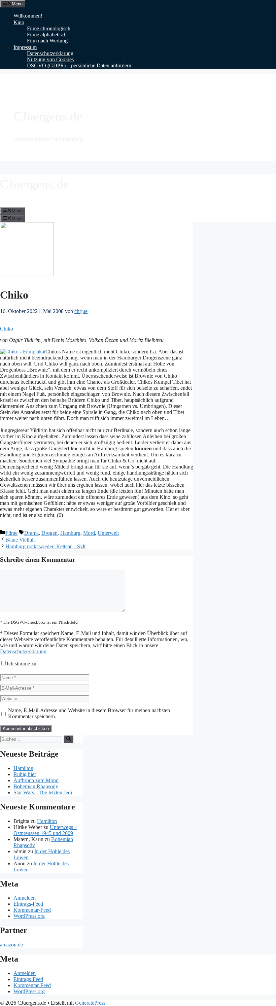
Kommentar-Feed (32, 910)
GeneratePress (90, 1003)
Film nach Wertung (47, 40)
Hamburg (70, 533)
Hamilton (23, 768)
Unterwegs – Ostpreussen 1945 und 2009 (45, 830)
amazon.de (11, 944)
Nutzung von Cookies (50, 59)
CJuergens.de (47, 116)
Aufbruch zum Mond (36, 780)
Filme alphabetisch (47, 34)
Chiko (6, 329)
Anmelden (24, 898)
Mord (89, 533)
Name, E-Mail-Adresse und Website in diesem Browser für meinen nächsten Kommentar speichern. (89, 713)
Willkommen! (27, 16)
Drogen (49, 533)
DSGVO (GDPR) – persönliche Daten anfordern (79, 65)
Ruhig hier (24, 774)
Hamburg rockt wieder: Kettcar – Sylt (45, 546)
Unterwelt (108, 533)
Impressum (25, 47)
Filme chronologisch (48, 28)
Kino (18, 22)
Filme (11, 533)
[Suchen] (68, 739)
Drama (31, 533)
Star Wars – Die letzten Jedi (42, 792)
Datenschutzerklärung (50, 53)
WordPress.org (29, 916)
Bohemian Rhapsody (35, 786)
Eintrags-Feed (28, 904)
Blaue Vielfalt (20, 540)
